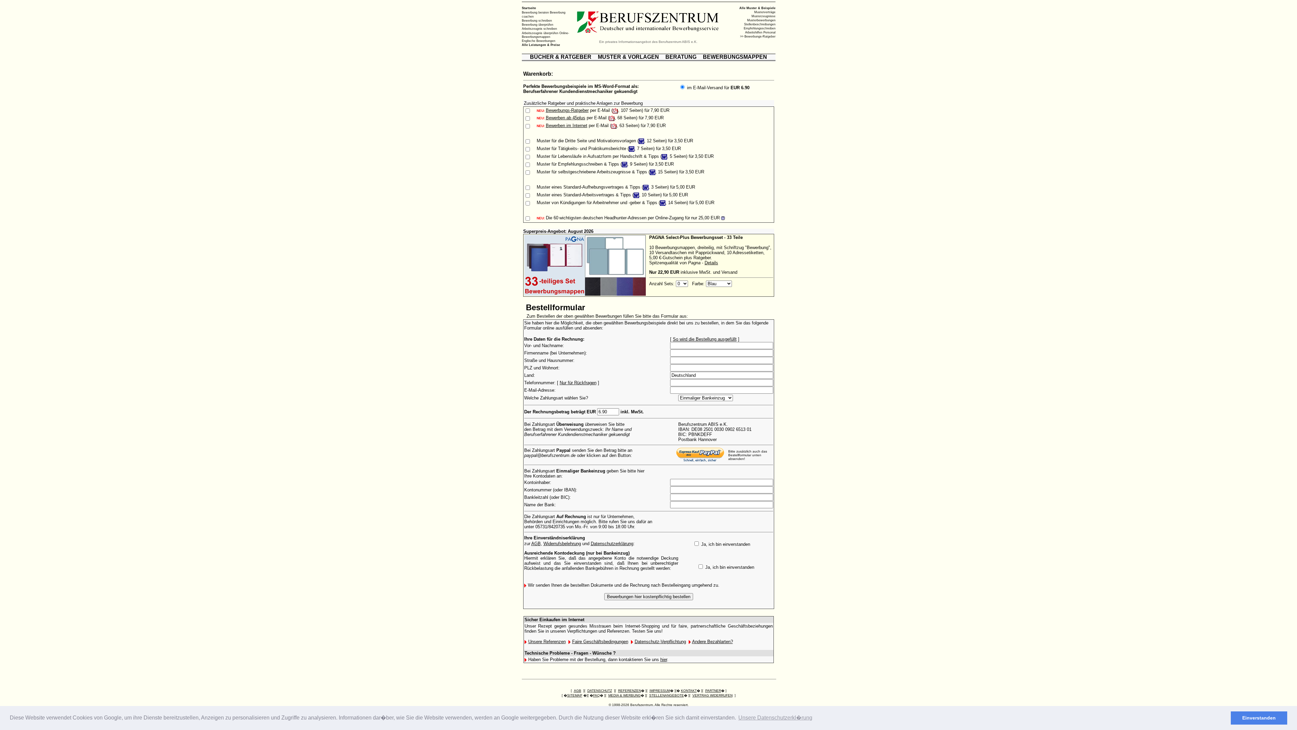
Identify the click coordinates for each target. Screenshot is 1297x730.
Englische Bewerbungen (538, 41)
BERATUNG (680, 57)
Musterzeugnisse (763, 16)
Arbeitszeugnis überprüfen (540, 32)
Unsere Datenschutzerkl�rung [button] (775, 718)
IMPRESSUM (660, 690)
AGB (536, 543)
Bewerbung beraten (535, 12)
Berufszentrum (641, 705)
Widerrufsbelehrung (562, 543)
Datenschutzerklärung (612, 543)
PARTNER (713, 690)
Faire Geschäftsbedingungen (600, 641)
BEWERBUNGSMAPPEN (735, 57)
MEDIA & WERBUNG (624, 695)
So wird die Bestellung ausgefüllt (705, 339)
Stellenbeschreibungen (759, 24)
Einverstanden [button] (1259, 718)
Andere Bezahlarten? (712, 641)
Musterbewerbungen (761, 20)
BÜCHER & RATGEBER (560, 57)
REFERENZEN (629, 690)
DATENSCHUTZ (599, 690)
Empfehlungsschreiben (759, 28)
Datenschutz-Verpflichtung (660, 641)
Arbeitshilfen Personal (760, 32)
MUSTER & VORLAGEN (628, 57)
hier (663, 659)
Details (711, 262)
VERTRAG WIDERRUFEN (712, 695)
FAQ (596, 695)
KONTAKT (689, 690)
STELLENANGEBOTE (666, 695)
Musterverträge (764, 12)
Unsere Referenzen (547, 641)
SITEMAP (574, 695)
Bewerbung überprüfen (537, 24)
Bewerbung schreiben (537, 20)
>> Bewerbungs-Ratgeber (757, 36)
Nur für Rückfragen (578, 382)
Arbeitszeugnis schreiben (539, 28)
